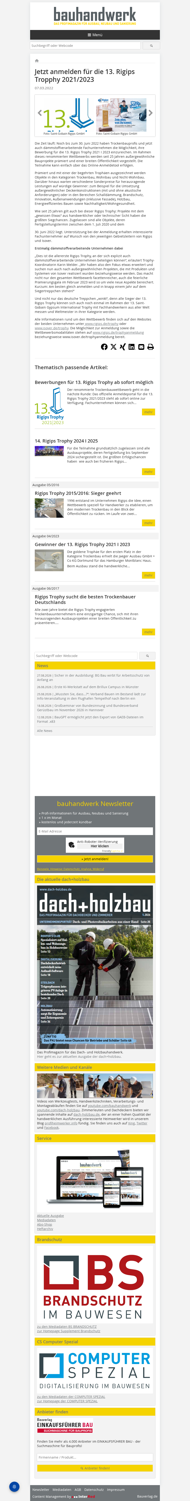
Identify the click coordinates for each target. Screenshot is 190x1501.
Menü (97, 34)
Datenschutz (94, 1489)
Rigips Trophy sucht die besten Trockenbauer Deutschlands (85, 599)
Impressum (116, 1489)
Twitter (141, 1123)
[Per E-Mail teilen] (141, 347)
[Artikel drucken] (150, 347)
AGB (78, 1489)
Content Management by (52, 1496)
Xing (131, 1123)
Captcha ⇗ (112, 851)
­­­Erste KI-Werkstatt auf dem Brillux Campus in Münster (88, 687)
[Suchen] (151, 45)
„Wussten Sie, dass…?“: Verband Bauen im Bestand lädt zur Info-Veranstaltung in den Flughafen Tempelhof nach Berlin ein (91, 696)
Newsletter (40, 1489)
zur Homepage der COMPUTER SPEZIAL (67, 1401)
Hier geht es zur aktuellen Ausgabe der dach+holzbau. (79, 1056)
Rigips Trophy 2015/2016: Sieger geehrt (78, 493)
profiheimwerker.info (61, 1123)
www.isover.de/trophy (51, 328)
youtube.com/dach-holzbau (58, 1110)
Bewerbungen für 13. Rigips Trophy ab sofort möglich (94, 382)
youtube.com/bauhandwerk (109, 1105)
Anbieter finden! (97, 1468)
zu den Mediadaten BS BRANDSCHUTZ (67, 1326)
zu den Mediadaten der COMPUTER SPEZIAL (71, 1396)
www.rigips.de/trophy (101, 323)
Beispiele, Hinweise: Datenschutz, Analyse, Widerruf (70, 869)
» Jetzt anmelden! (95, 859)
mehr (148, 412)
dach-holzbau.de (86, 1114)
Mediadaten (46, 1220)
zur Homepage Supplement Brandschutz (68, 1331)
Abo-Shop (44, 1224)
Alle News (44, 730)
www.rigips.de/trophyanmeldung (118, 332)
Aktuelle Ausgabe (50, 1215)
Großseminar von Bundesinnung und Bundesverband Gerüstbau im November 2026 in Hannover (87, 707)
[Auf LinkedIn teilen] (132, 349)
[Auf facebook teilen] (104, 349)
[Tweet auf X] (113, 349)
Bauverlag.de (147, 1496)
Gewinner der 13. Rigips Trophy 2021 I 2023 (82, 544)
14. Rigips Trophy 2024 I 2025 (66, 441)
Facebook (51, 1127)
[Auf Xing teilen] (122, 349)
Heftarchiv (45, 1229)
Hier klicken (100, 846)
